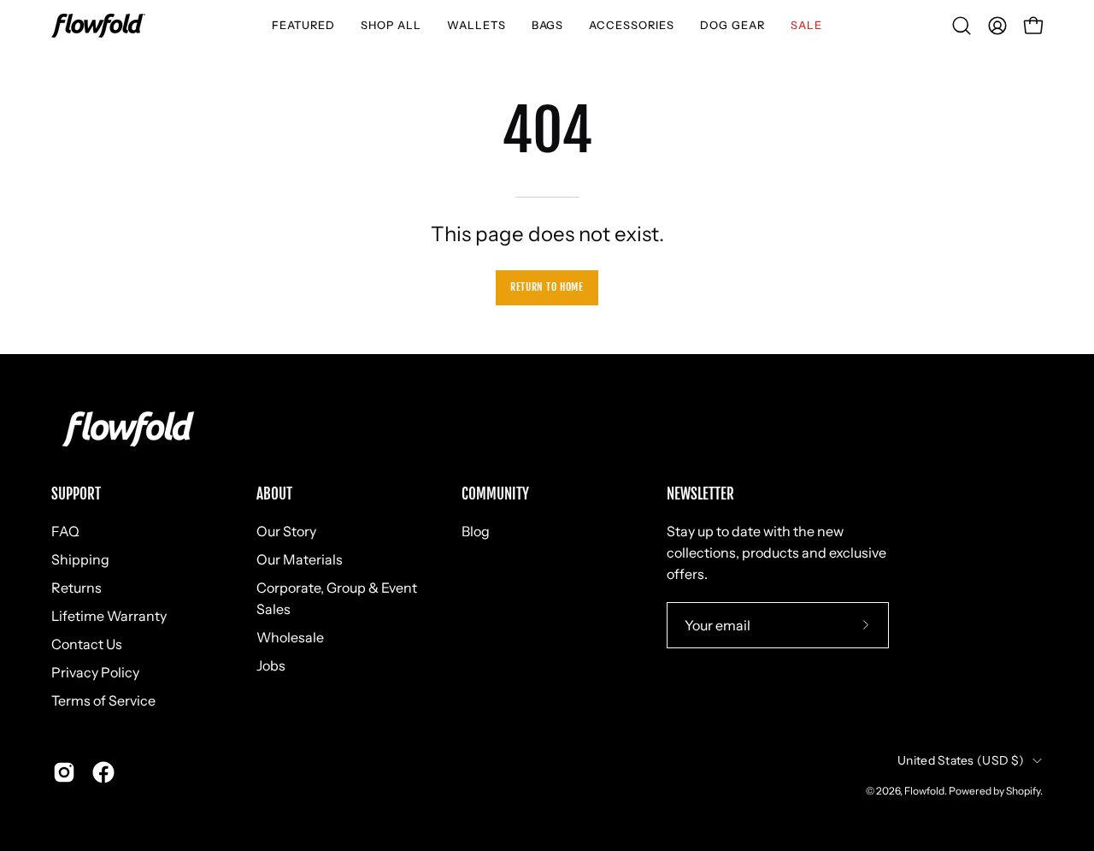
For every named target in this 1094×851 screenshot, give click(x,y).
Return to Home (546, 287)
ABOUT (274, 494)
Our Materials (299, 559)
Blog (476, 531)
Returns (76, 587)
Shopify (1023, 790)
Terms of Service (103, 700)
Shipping (80, 559)
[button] (303, 25)
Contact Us (86, 644)
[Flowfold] (98, 26)
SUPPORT (76, 494)
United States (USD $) (960, 760)
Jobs (270, 665)
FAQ (65, 531)
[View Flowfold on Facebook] (103, 772)
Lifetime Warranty (109, 615)
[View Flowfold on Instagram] (64, 772)
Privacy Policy (95, 672)
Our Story (286, 531)
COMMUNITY (495, 494)
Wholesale (290, 637)
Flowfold (924, 790)
